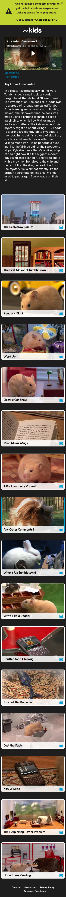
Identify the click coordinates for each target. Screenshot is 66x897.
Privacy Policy (47, 887)
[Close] (61, 3)
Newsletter (30, 887)
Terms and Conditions (35, 891)
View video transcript (11, 75)
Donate (16, 887)
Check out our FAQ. (46, 20)
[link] (32, 32)
